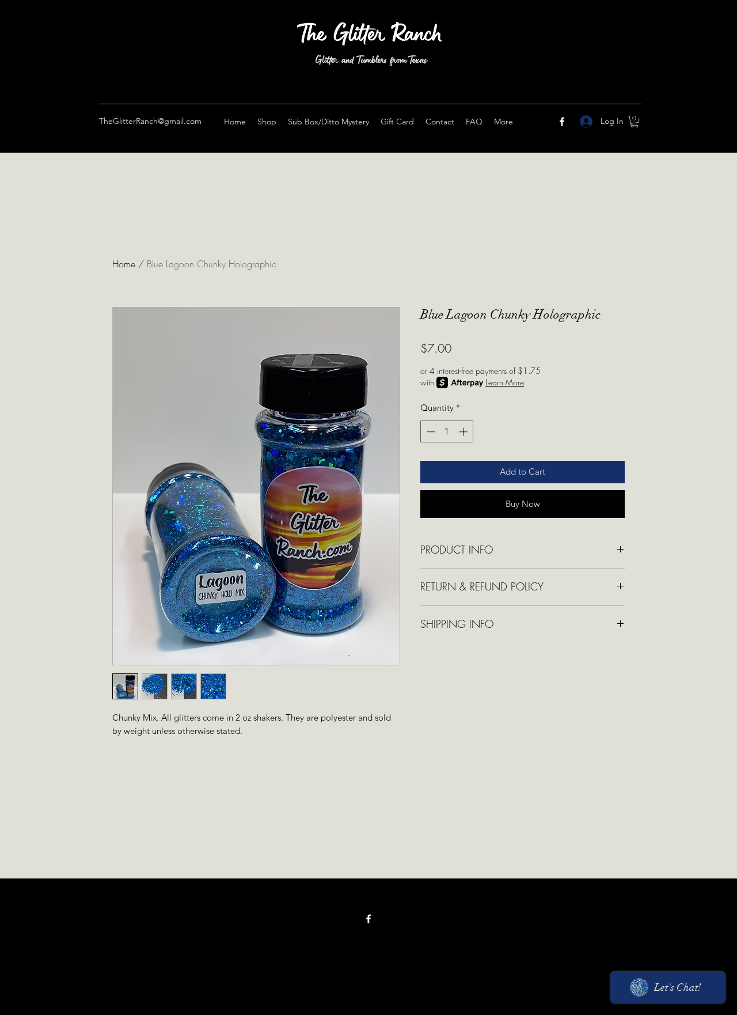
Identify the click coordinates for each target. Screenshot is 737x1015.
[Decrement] (430, 431)
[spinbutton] (447, 431)
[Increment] (464, 431)
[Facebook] (562, 121)
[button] (634, 121)
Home (123, 263)
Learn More (504, 382)
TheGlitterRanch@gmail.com (150, 121)
